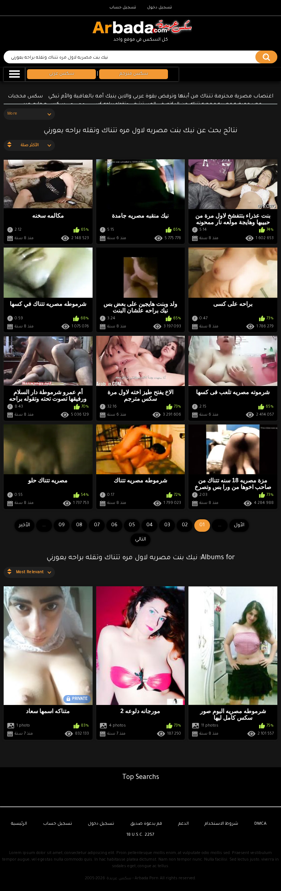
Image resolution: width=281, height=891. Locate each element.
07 (97, 525)
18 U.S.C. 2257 (140, 835)
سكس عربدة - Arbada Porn (132, 878)
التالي (140, 539)
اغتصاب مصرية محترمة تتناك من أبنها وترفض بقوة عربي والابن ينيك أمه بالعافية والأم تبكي (160, 97)
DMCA (260, 824)
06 (114, 525)
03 (167, 525)
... (44, 525)
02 (185, 525)
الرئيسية (19, 824)
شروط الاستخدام (221, 824)
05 (132, 525)
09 (62, 525)
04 (149, 525)
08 (79, 525)
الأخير (24, 525)
